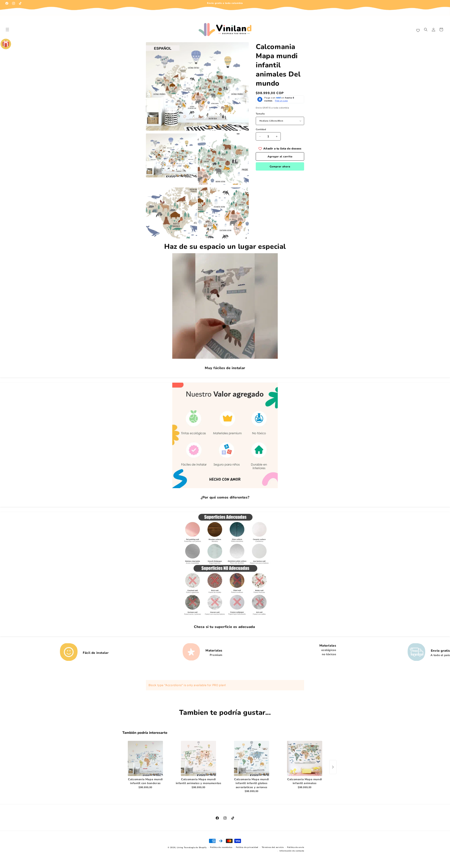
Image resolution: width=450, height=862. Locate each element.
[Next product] (332, 767)
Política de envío (295, 847)
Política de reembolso (221, 847)
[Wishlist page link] (418, 29)
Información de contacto (291, 851)
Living (180, 847)
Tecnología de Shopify (195, 847)
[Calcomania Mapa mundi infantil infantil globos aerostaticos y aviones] (251, 758)
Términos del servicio (273, 847)
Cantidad (261, 129)
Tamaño (260, 113)
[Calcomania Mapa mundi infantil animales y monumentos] (198, 758)
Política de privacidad (247, 847)
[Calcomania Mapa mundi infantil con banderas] (145, 758)
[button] (7, 29)
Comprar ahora (280, 166)
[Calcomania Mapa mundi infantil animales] (304, 758)
